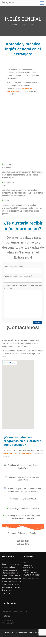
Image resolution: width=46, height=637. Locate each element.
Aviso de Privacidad (31, 579)
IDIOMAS (26, 563)
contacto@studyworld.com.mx (14, 611)
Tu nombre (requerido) (13, 267)
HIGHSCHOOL (28, 568)
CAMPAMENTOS (29, 565)
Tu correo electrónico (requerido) (18, 276)
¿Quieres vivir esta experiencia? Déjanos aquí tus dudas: (23, 287)
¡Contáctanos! (23, 327)
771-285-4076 (23, 544)
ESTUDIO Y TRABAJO (30, 572)
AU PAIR (26, 570)
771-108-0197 (23, 541)
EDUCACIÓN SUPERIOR (31, 575)
